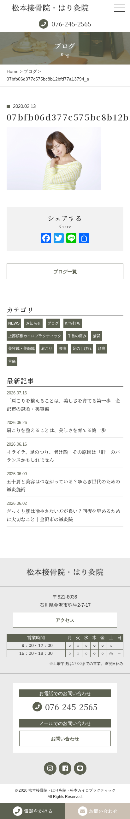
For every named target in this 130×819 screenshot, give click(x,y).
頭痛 (101, 348)
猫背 (96, 336)
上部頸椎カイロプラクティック (34, 336)
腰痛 (62, 348)
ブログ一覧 (65, 271)
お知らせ (33, 323)
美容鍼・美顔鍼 (21, 348)
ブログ (30, 71)
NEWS (14, 323)
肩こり (46, 348)
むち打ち (72, 323)
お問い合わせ (65, 738)
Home (13, 71)
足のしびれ (82, 348)
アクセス (65, 620)
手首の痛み (77, 336)
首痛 (12, 361)
